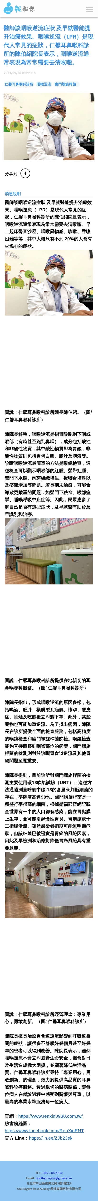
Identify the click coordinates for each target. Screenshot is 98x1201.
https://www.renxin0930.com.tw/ (50, 1116)
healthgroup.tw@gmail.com (54, 1178)
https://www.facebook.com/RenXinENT (44, 1130)
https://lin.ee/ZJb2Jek (51, 1138)
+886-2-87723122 (52, 1173)
